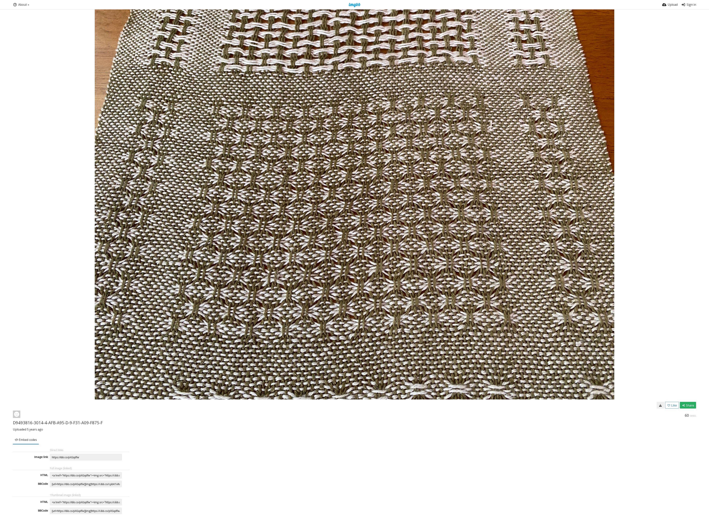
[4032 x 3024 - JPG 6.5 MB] (660, 405)
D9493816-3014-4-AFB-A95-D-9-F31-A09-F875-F (58, 422)
